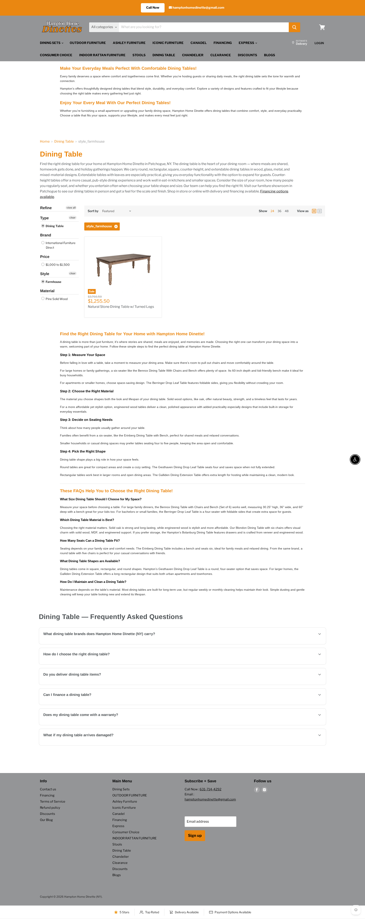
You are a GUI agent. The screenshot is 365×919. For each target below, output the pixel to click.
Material (47, 291)
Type (44, 218)
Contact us (48, 789)
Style (44, 274)
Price (44, 257)
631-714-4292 (210, 789)
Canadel (199, 43)
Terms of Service (52, 801)
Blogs (269, 55)
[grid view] (314, 211)
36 (279, 211)
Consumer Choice (56, 55)
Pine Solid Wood (56, 299)
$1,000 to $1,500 (57, 264)
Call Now (152, 8)
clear (72, 217)
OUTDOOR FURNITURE (88, 43)
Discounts (247, 55)
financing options (78, 704)
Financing (223, 43)
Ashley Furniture (129, 43)
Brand (45, 235)
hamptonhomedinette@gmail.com (198, 8)
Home (45, 141)
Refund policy (50, 808)
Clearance (220, 55)
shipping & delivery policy (280, 684)
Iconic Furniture (168, 43)
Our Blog (46, 820)
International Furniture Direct (60, 245)
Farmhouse (53, 282)
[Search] (294, 27)
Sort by (93, 211)
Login (319, 43)
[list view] (319, 211)
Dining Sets (50, 43)
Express (247, 43)
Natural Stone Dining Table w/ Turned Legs (121, 307)
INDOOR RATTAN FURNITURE (102, 55)
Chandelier (192, 55)
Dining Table (164, 55)
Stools (139, 55)
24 (272, 211)
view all (71, 207)
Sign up (195, 835)
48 (287, 211)
